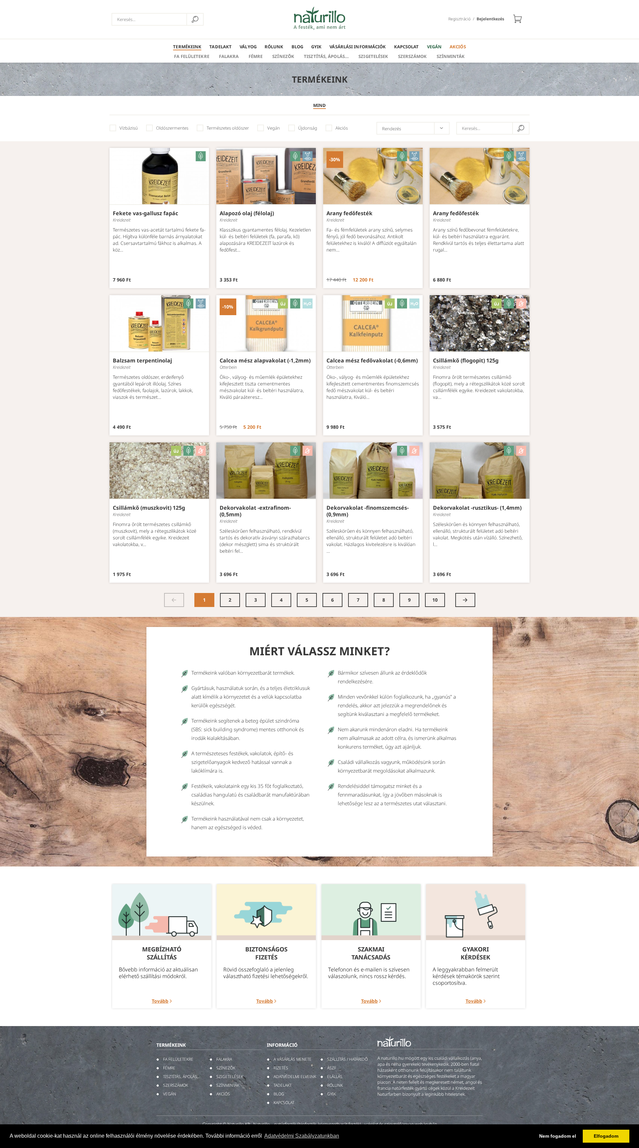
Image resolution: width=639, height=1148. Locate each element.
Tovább (160, 1001)
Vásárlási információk (357, 47)
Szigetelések (373, 56)
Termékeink (187, 47)
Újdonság (307, 128)
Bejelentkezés (490, 19)
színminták (451, 56)
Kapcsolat (406, 47)
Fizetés (281, 1068)
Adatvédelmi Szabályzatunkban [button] (301, 1136)
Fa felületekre (191, 56)
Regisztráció (459, 19)
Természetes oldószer (228, 128)
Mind (319, 105)
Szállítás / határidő (347, 1059)
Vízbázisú (128, 128)
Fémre (256, 56)
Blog (297, 47)
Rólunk (274, 47)
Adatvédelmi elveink (295, 1076)
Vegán (434, 47)
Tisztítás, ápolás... (326, 56)
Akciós (458, 47)
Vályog (248, 47)
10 (435, 600)
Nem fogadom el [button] (557, 1136)
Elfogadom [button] (606, 1136)
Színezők (283, 56)
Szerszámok (412, 56)
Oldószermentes (172, 128)
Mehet (195, 19)
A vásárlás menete (293, 1059)
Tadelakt (220, 47)
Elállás (334, 1076)
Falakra (229, 56)
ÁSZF (331, 1068)
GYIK (316, 47)
